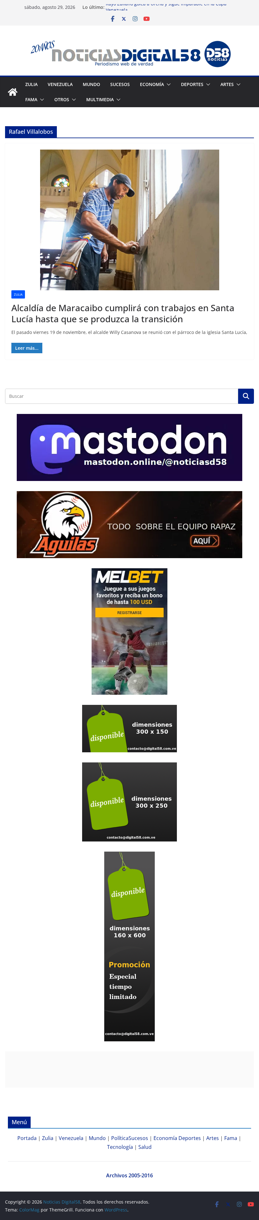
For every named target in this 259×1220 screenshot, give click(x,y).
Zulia (31, 84)
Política (120, 1138)
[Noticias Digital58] (12, 92)
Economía (152, 84)
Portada (27, 1138)
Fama (31, 99)
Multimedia (100, 99)
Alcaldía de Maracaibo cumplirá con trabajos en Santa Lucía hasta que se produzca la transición (122, 313)
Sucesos (120, 84)
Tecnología (120, 1146)
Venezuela (60, 84)
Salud (145, 1146)
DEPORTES (192, 84)
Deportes (189, 1138)
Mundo (91, 84)
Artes (227, 84)
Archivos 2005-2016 (129, 1175)
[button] (167, 84)
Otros (61, 99)
